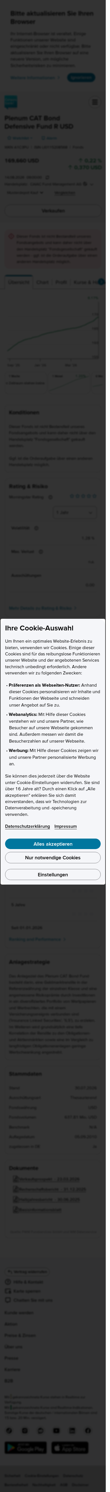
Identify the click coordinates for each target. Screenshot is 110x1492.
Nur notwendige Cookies (53, 857)
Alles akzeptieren (53, 844)
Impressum (65, 826)
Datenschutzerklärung (27, 826)
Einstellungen (53, 874)
